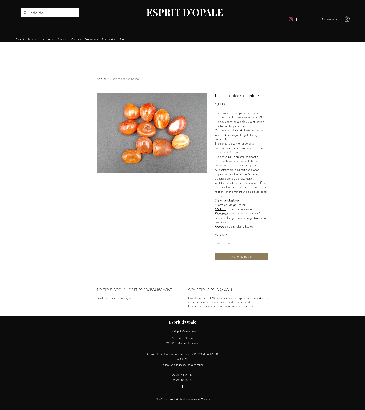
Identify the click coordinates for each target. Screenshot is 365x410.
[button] (347, 19)
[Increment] (229, 243)
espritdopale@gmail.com (182, 331)
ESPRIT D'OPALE (184, 12)
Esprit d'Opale (182, 322)
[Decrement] (218, 243)
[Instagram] (291, 19)
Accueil (101, 79)
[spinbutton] (224, 243)
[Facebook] (296, 19)
